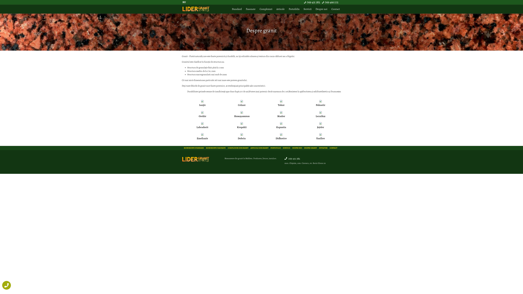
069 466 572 (331, 2)
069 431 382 (313, 2)
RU (184, 2)
